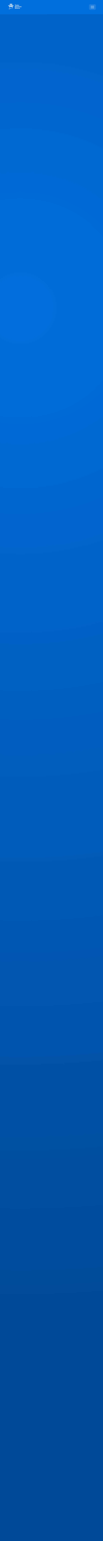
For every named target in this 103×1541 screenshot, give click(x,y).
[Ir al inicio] (14, 7)
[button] (92, 7)
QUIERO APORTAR (38, 835)
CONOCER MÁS (66, 835)
